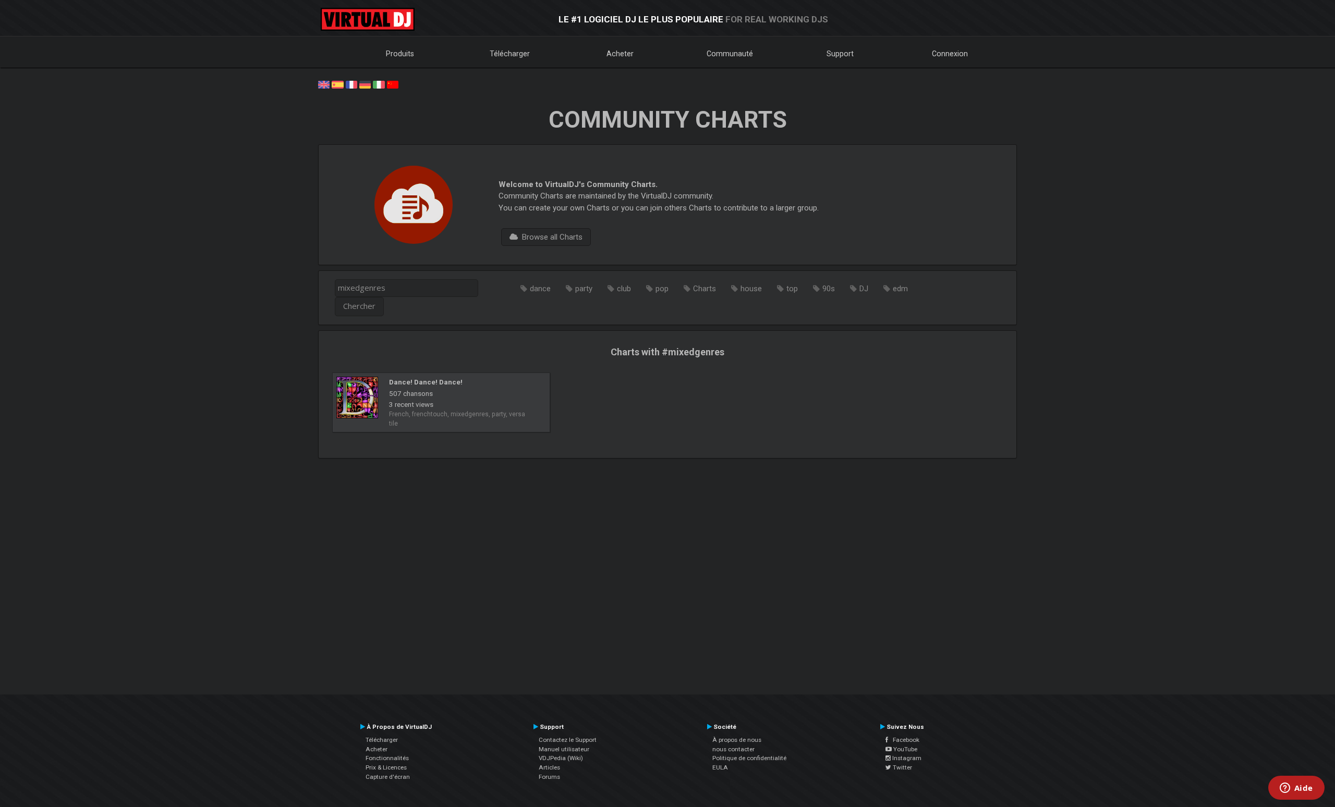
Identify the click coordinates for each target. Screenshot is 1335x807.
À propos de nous (736, 739)
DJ (863, 288)
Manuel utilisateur (564, 749)
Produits (400, 53)
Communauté (730, 53)
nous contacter (733, 749)
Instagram (906, 758)
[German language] (365, 84)
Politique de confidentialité (749, 758)
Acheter (620, 53)
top (792, 288)
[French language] (351, 84)
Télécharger (510, 53)
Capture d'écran (388, 776)
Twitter (901, 767)
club (624, 288)
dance (540, 288)
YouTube (904, 749)
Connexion (950, 53)
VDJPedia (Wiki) (561, 758)
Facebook (903, 739)
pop (662, 288)
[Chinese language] (392, 84)
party (583, 288)
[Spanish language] (337, 84)
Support (840, 53)
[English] (324, 84)
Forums (549, 776)
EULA (720, 767)
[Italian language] (378, 84)
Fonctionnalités (387, 758)
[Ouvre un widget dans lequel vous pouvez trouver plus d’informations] (1296, 789)
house (751, 288)
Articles (549, 767)
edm (900, 288)
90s (828, 288)
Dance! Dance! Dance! (426, 382)
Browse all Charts (550, 237)
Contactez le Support (568, 739)
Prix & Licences (386, 767)
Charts (704, 288)
